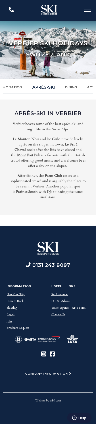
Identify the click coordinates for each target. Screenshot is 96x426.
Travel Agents (60, 308)
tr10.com (55, 401)
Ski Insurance (59, 294)
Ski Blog (12, 308)
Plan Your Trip (16, 294)
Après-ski (43, 87)
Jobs (9, 321)
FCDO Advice (60, 301)
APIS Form (79, 308)
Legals (11, 314)
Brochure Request (18, 328)
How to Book (15, 301)
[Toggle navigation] (87, 11)
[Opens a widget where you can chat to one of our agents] (79, 418)
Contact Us (58, 314)
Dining (71, 87)
